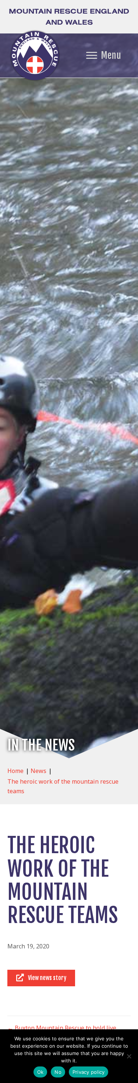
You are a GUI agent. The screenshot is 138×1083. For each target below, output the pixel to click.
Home (15, 771)
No (57, 1072)
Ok (40, 1072)
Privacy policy (88, 1072)
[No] (128, 1056)
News (38, 771)
